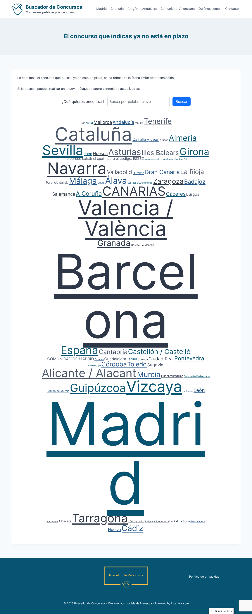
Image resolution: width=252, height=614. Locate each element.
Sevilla (62, 150)
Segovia (155, 365)
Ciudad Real (161, 358)
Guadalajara (115, 359)
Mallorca (103, 122)
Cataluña (117, 9)
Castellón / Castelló (159, 351)
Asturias (124, 152)
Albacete (65, 521)
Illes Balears (160, 153)
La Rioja (192, 172)
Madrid (101, 9)
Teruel (132, 359)
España (79, 350)
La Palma (175, 521)
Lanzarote (134, 182)
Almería (183, 138)
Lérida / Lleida (136, 521)
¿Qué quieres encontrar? (83, 101)
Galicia (63, 182)
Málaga (83, 181)
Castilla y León (145, 139)
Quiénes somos (210, 9)
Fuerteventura (172, 376)
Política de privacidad (204, 576)
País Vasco (52, 521)
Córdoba (114, 364)
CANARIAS (133, 191)
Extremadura (197, 521)
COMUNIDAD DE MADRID (70, 359)
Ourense (138, 173)
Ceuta (101, 182)
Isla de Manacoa (141, 603)
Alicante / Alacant (89, 373)
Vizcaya (154, 386)
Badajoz (195, 181)
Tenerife (158, 121)
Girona (194, 151)
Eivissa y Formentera (157, 521)
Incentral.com (180, 603)
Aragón (132, 9)
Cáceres (176, 194)
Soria (186, 521)
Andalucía (149, 9)
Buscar (181, 101)
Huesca (100, 153)
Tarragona (100, 518)
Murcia (148, 374)
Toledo (137, 364)
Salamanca (63, 194)
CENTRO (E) (94, 365)
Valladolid (119, 172)
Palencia (52, 182)
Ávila (89, 123)
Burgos (192, 194)
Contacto (232, 9)
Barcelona (126, 296)
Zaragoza (168, 181)
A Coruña (89, 193)
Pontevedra (189, 358)
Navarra (76, 168)
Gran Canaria (162, 172)
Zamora (99, 359)
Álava (116, 180)
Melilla (139, 123)
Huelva (114, 529)
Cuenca (142, 359)
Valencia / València (125, 218)
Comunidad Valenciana (177, 9)
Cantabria (113, 352)
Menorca (147, 182)
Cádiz (132, 528)
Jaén (88, 154)
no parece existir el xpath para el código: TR (165, 159)
